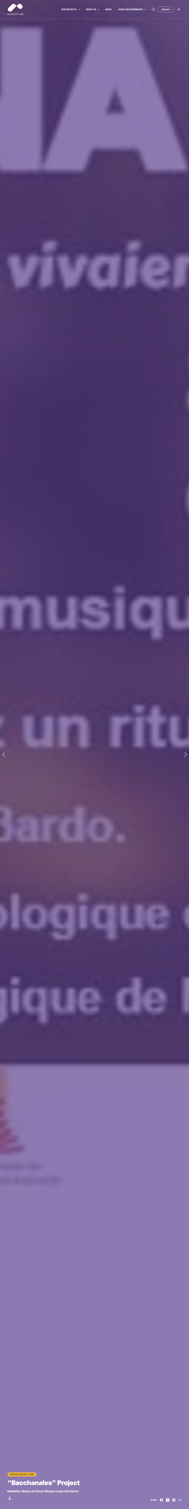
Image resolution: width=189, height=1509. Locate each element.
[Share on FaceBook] (161, 1500)
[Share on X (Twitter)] (167, 1500)
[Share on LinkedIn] (173, 1500)
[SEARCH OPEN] (153, 9)
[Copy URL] (180, 1500)
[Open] (179, 10)
